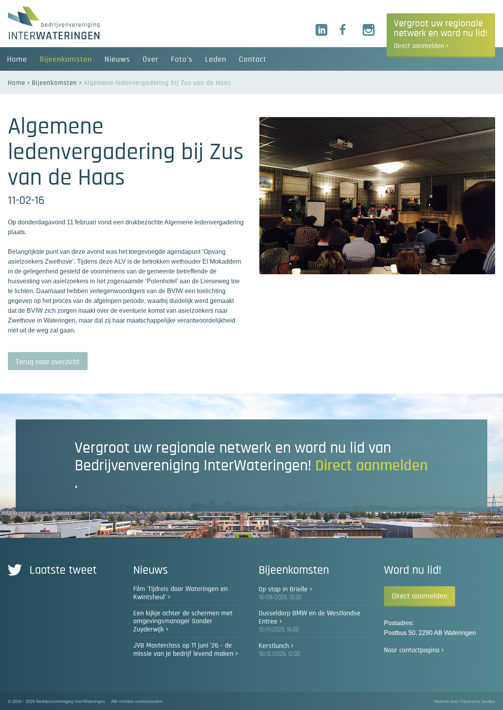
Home (16, 82)
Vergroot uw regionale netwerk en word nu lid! (441, 34)
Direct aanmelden (419, 596)
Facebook (345, 30)
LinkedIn (322, 30)
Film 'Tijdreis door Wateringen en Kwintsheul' (180, 593)
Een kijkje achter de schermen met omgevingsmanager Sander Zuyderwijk (183, 621)
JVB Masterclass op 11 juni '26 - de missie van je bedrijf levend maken (183, 649)
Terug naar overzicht (48, 362)
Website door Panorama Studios (464, 701)
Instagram (369, 30)
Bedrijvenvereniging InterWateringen (53, 22)
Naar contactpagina (411, 650)
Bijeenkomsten (54, 82)
